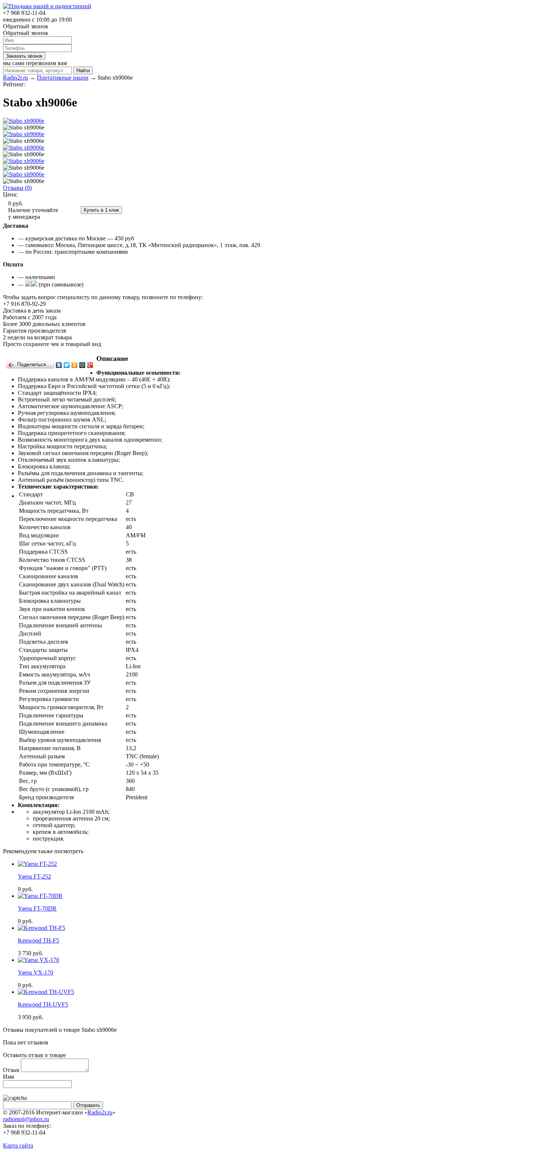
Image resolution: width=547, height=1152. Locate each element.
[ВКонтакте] (59, 365)
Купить (70, 210)
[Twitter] (67, 365)
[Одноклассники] (75, 365)
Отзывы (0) (17, 188)
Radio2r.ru (99, 1112)
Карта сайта (18, 1145)
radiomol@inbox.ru (26, 1119)
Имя (8, 1076)
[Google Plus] (90, 365)
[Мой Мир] (82, 365)
